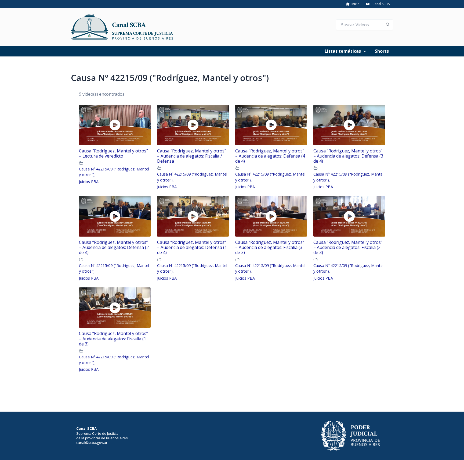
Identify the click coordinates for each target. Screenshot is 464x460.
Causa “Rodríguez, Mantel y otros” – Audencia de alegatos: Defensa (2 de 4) (114, 247)
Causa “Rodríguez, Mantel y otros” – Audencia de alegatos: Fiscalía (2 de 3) (347, 247)
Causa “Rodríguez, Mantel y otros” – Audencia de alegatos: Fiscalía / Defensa (191, 156)
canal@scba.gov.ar (91, 442)
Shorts (382, 51)
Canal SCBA (381, 4)
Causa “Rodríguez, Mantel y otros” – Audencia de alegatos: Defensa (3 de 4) (348, 156)
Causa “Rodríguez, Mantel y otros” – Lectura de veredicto (113, 153)
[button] (363, 51)
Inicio (355, 4)
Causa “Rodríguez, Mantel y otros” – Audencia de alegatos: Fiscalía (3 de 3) (269, 247)
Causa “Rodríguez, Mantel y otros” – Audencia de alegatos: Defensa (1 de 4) (192, 247)
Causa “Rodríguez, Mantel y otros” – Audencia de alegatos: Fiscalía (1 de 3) (113, 339)
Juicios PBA (89, 181)
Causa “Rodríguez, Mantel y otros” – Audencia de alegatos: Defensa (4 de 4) (270, 156)
